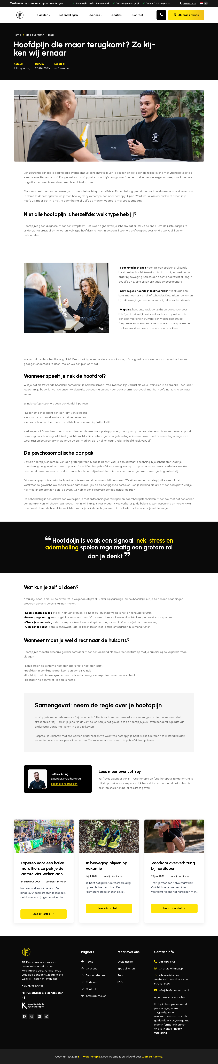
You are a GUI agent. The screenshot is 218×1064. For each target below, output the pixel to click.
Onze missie (125, 961)
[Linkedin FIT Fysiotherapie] (39, 1016)
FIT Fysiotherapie (89, 1056)
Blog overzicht (35, 34)
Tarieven (91, 982)
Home (89, 961)
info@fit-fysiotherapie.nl (174, 990)
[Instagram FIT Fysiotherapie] (31, 1016)
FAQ (120, 982)
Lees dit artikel (42, 913)
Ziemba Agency (152, 1056)
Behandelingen (95, 975)
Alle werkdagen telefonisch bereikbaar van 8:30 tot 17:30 (171, 979)
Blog (51, 34)
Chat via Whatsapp (171, 968)
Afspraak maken (188, 15)
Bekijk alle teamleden (64, 783)
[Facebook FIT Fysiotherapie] (24, 1016)
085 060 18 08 (189, 3)
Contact (137, 15)
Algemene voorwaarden (169, 997)
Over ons (91, 968)
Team (121, 975)
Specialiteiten (126, 968)
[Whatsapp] (46, 1016)
